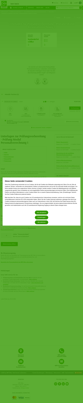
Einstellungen (41, 217)
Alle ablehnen (42, 222)
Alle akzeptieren (41, 212)
